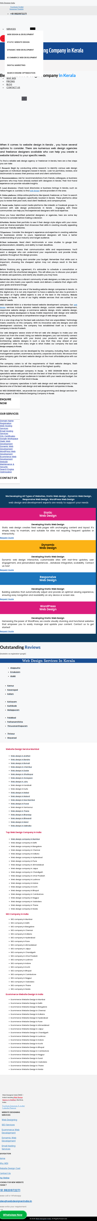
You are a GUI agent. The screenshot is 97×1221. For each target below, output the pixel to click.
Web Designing (9, 1119)
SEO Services (8, 1124)
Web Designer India (7, 3)
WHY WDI (11, 78)
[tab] (24, 34)
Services (11, 29)
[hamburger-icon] (32, 28)
